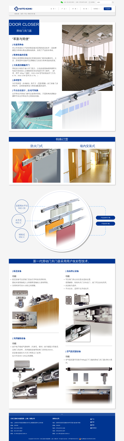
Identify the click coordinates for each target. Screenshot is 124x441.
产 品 (64, 8)
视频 (93, 425)
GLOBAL (93, 2)
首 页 (53, 8)
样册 (93, 422)
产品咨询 (107, 8)
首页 (22, 13)
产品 (25, 13)
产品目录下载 (105, 223)
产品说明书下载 (105, 217)
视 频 (86, 8)
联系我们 (97, 8)
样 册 (75, 8)
